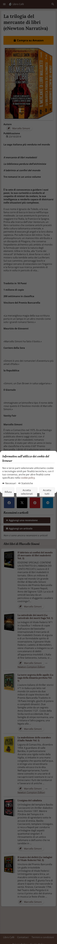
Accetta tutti (47, 492)
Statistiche (27, 483)
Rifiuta (8, 492)
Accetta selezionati (27, 492)
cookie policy (28, 477)
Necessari (10, 483)
